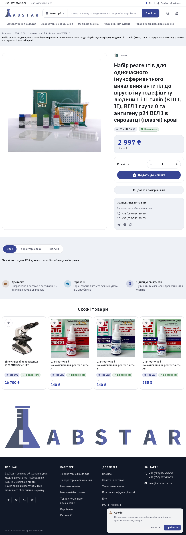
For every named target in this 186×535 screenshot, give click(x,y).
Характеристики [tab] (31, 249)
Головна (6, 33)
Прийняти (172, 527)
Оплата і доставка (113, 480)
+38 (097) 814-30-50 (15, 3)
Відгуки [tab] (54, 249)
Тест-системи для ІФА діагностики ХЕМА (45, 33)
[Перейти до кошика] (177, 13)
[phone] (24, 500)
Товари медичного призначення (154, 23)
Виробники (66, 509)
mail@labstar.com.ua (161, 483)
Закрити (155, 527)
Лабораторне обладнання (57, 23)
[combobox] (105, 13)
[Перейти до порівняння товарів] (168, 13)
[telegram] (119, 225)
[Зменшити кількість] (151, 164)
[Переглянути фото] (54, 105)
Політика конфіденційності (118, 492)
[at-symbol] (130, 225)
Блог (105, 498)
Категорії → (67, 515)
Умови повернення (113, 486)
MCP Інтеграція (111, 504)
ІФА (17, 33)
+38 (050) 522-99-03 (41, 3)
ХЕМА (124, 55)
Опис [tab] (10, 249)
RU (150, 3)
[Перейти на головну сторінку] (21, 13)
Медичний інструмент (117, 23)
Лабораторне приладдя (21, 23)
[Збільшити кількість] (176, 164)
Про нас (107, 474)
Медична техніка (88, 23)
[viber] (125, 225)
